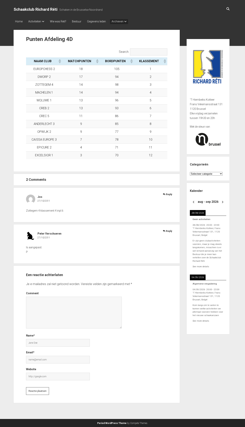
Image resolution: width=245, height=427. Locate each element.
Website (31, 369)
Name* (30, 335)
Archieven (117, 21)
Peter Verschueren (49, 233)
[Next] (222, 202)
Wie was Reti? (58, 21)
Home (19, 21)
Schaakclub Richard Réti (35, 9)
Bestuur (76, 21)
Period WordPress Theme (112, 423)
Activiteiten (34, 21)
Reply (169, 194)
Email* (30, 352)
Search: (124, 52)
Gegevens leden (96, 21)
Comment (32, 293)
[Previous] (193, 202)
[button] (59, 61)
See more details (201, 266)
